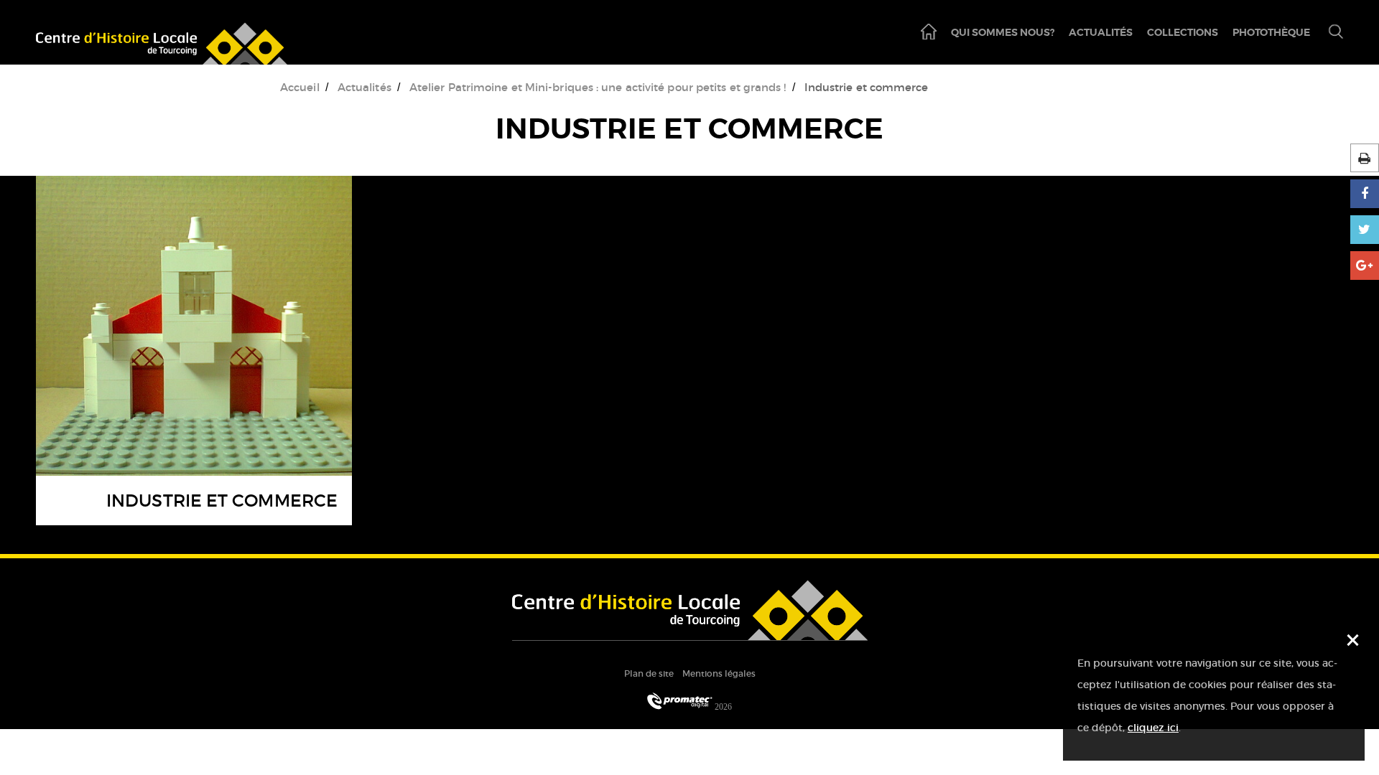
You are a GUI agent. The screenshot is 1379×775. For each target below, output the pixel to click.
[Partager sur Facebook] (1364, 193)
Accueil (300, 87)
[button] (1330, 32)
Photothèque (1271, 32)
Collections (1182, 32)
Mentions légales (719, 673)
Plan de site (649, 673)
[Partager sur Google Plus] (1364, 265)
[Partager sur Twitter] (1364, 229)
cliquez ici (1153, 727)
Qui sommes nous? (1002, 32)
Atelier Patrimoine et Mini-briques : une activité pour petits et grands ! (597, 87)
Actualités (1101, 32)
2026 (722, 706)
